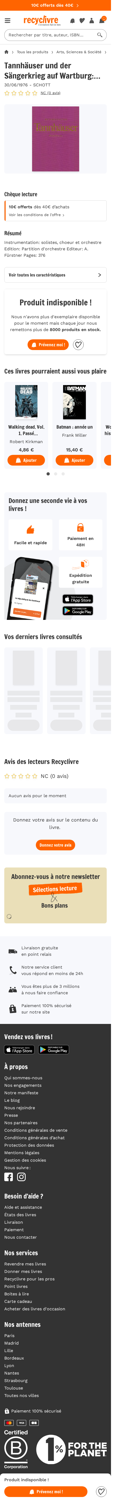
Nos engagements (22, 1085)
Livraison (13, 1222)
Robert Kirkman (26, 441)
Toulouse (13, 1388)
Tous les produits (32, 52)
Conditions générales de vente (35, 1130)
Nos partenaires (20, 1122)
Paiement (14, 1229)
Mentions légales (21, 1152)
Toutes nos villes (21, 1395)
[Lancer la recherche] (100, 35)
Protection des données (29, 1145)
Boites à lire (16, 1293)
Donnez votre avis (55, 845)
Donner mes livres (23, 1271)
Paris (9, 1335)
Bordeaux (14, 1358)
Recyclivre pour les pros (29, 1278)
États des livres (20, 1214)
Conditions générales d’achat (34, 1137)
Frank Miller (74, 435)
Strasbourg (16, 1380)
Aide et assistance (23, 1207)
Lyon (9, 1365)
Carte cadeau (18, 1301)
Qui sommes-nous (23, 1077)
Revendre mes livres (25, 1263)
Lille (8, 1350)
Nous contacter (20, 1237)
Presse (11, 1115)
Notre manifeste (21, 1092)
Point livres (16, 1286)
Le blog (12, 1100)
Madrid (11, 1343)
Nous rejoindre (19, 1107)
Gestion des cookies (25, 1160)
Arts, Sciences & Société (78, 52)
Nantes (11, 1373)
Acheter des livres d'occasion (34, 1308)
